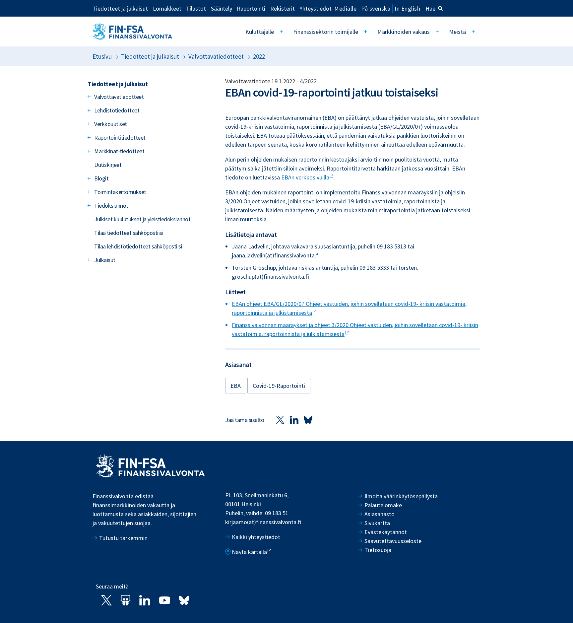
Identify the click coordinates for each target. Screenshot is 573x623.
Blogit (101, 178)
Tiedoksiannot (111, 205)
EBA (235, 385)
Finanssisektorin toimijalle (325, 31)
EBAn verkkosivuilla (305, 177)
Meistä (457, 31)
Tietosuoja (377, 550)
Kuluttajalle (259, 31)
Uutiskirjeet (107, 165)
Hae (430, 8)
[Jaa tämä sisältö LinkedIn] (294, 419)
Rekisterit (282, 8)
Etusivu (102, 56)
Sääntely (221, 8)
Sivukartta (377, 523)
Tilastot (196, 8)
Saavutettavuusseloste (392, 541)
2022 (259, 56)
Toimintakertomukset (120, 192)
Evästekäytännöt (385, 532)
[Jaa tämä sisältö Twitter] (280, 419)
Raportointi (251, 8)
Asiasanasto (379, 514)
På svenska (375, 8)
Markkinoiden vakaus (403, 31)
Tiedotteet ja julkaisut (120, 8)
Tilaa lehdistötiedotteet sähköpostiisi (138, 246)
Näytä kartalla (249, 552)
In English (407, 8)
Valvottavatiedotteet (216, 56)
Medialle (345, 8)
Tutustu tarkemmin (123, 538)
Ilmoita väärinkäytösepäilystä (401, 496)
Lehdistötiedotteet (116, 110)
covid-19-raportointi (279, 385)
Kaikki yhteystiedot (256, 537)
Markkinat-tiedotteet (119, 151)
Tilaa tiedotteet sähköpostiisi (128, 233)
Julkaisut (104, 260)
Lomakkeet (167, 8)
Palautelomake (383, 505)
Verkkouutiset (110, 124)
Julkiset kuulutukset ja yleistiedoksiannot (142, 219)
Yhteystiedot (315, 8)
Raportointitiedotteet (120, 137)
